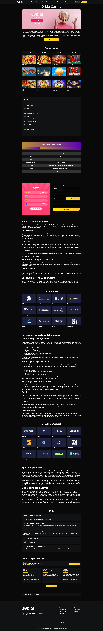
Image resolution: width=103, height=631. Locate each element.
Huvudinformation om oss (28, 105)
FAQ (24, 132)
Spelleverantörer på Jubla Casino (30, 113)
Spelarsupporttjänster (28, 126)
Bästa (28, 52)
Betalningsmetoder (27, 124)
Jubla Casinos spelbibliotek (29, 110)
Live (43, 52)
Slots (73, 52)
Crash (58, 52)
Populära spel (26, 102)
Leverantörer (26, 116)
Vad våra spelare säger (28, 134)
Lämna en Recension (75, 563)
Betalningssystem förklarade (29, 121)
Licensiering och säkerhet (28, 129)
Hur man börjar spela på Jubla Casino (31, 118)
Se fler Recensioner (52, 586)
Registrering (26, 108)
